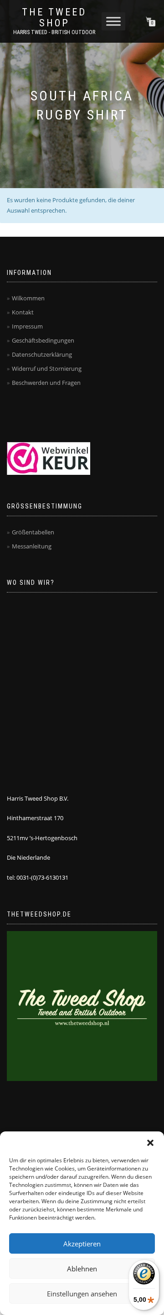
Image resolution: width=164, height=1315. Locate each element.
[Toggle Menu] (113, 21)
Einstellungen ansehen (82, 1293)
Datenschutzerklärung (42, 354)
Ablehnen (82, 1268)
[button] (150, 1142)
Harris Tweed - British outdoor (54, 32)
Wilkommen (28, 298)
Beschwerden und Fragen (46, 383)
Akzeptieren (82, 1243)
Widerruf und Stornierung (47, 368)
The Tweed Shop (54, 18)
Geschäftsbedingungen (43, 340)
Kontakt (23, 312)
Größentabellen (33, 532)
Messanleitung (31, 546)
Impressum (27, 326)
